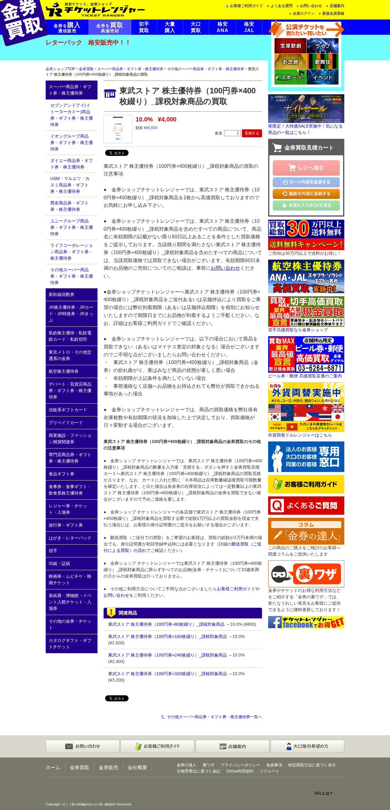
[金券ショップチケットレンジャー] (95, 8)
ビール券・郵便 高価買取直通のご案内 (305, 375)
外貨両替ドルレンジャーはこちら (300, 435)
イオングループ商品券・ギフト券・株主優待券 (71, 142)
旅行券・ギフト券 (66, 525)
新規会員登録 (333, 13)
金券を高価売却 (109, 27)
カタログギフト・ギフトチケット (70, 643)
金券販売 (108, 767)
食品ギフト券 (61, 473)
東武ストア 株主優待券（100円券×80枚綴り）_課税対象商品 (166, 624)
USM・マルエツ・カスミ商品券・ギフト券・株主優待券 (70, 185)
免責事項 (274, 765)
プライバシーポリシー (240, 765)
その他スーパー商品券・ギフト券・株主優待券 (205, 69)
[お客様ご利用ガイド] (306, 483)
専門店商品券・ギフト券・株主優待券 (70, 457)
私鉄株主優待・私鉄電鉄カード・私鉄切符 (70, 336)
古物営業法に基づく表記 (198, 771)
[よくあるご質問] (306, 505)
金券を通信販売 (67, 27)
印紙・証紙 (59, 563)
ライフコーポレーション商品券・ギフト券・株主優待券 (71, 252)
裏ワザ (208, 765)
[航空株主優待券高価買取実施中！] (306, 275)
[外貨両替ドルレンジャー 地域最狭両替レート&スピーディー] (306, 406)
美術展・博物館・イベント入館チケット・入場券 (70, 602)
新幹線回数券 (61, 294)
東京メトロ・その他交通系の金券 (70, 355)
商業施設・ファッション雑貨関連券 (70, 438)
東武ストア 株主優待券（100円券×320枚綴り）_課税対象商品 (167, 673)
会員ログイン (304, 13)
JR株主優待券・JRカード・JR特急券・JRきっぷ (71, 313)
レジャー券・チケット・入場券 (68, 509)
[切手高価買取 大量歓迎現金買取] (306, 310)
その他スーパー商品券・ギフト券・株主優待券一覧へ (214, 717)
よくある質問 (281, 6)
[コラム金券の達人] (306, 530)
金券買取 (86, 69)
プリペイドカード (66, 422)
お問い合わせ (311, 6)
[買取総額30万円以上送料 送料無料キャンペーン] (306, 234)
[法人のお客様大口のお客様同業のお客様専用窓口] (306, 456)
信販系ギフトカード (68, 409)
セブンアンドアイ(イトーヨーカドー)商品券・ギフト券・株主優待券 (71, 115)
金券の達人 (187, 765)
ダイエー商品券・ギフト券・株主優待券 (71, 163)
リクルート (269, 771)
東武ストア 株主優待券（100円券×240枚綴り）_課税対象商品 (167, 655)
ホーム (53, 767)
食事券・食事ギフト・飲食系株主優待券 (70, 489)
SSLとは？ (323, 793)
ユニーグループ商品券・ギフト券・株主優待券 (71, 227)
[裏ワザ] (306, 573)
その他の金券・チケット (70, 624)
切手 (53, 550)
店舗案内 (337, 6)
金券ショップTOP (60, 69)
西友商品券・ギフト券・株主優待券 (69, 206)
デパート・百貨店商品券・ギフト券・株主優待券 (70, 390)
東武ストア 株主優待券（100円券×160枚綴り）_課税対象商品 (167, 636)
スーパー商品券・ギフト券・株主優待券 (130, 69)
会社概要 (137, 767)
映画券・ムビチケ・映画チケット (70, 579)
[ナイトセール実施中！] (306, 108)
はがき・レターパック (70, 537)
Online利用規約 (240, 771)
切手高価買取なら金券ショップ (298, 329)
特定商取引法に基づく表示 (312, 765)
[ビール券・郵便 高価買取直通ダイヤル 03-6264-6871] (306, 353)
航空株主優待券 (64, 371)
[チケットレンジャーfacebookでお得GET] (306, 621)
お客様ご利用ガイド (246, 6)
